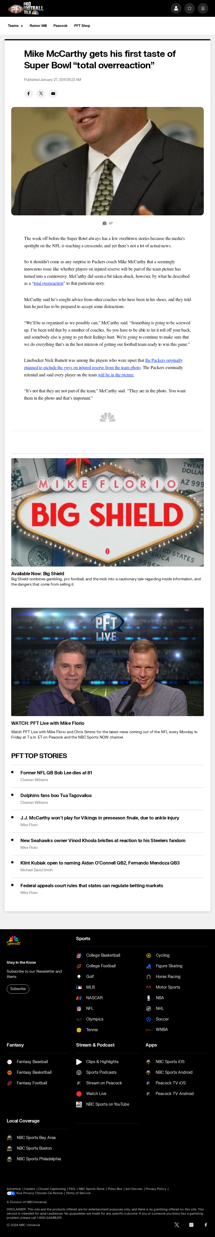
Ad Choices (133, 1189)
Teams (13, 26)
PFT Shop (82, 26)
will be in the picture (116, 375)
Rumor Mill (38, 26)
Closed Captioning (52, 1189)
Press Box (115, 1189)
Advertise (14, 1189)
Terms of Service (78, 1193)
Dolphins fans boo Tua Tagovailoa (56, 795)
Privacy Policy (156, 1189)
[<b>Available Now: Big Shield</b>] (107, 512)
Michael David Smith (36, 870)
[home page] (26, 8)
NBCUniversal (37, 1202)
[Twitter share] (40, 93)
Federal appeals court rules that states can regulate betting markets (91, 886)
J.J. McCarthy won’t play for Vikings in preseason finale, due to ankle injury (99, 818)
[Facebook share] (28, 93)
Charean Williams (34, 780)
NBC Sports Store (92, 1189)
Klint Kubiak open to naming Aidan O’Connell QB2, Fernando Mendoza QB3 (100, 863)
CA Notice (55, 1193)
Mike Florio (29, 825)
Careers (29, 1189)
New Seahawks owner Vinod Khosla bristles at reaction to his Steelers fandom (103, 841)
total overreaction (49, 283)
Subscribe (18, 989)
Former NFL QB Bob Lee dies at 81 (56, 773)
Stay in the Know (21, 962)
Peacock (60, 26)
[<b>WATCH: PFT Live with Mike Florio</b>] (107, 662)
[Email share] (53, 93)
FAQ (72, 1189)
